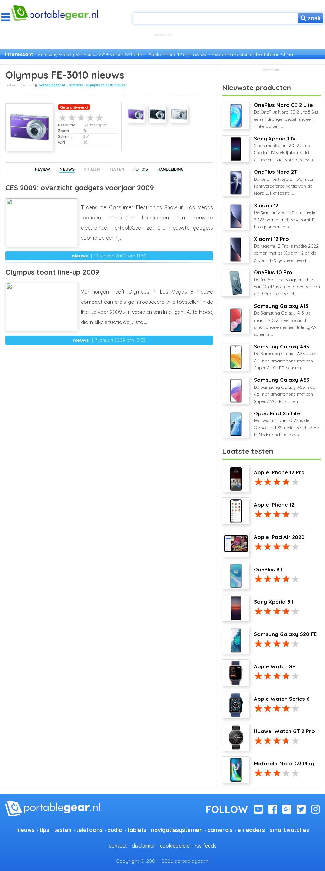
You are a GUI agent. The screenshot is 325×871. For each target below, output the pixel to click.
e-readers (251, 829)
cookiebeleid (175, 845)
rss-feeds (205, 845)
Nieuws (67, 169)
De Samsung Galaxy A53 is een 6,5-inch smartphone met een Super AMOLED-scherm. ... (285, 390)
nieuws (80, 256)
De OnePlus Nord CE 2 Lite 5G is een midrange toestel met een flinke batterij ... (286, 115)
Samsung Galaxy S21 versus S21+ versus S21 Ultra (91, 54)
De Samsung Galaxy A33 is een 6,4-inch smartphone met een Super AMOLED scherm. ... (285, 357)
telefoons (89, 829)
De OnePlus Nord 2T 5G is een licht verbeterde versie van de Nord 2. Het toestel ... (284, 182)
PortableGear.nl (52, 85)
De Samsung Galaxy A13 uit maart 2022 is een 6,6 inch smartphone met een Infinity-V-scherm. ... (285, 320)
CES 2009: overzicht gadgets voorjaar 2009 (79, 187)
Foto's (140, 169)
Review (42, 169)
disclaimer (143, 845)
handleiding (170, 169)
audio (115, 829)
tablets (136, 829)
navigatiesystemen (176, 829)
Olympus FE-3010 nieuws (106, 85)
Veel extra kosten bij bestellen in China (252, 54)
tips (44, 829)
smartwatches (289, 829)
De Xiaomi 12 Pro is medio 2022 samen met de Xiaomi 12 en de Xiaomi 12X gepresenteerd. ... (286, 249)
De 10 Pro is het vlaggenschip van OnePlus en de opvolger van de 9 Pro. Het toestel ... (287, 282)
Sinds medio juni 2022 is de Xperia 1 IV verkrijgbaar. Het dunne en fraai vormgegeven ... (285, 149)
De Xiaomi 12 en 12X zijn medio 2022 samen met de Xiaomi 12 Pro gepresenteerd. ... (285, 216)
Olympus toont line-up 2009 (52, 272)
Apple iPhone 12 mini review (178, 54)
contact (118, 845)
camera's (220, 829)
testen (62, 829)
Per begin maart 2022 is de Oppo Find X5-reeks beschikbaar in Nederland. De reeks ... (287, 424)
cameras (75, 85)
